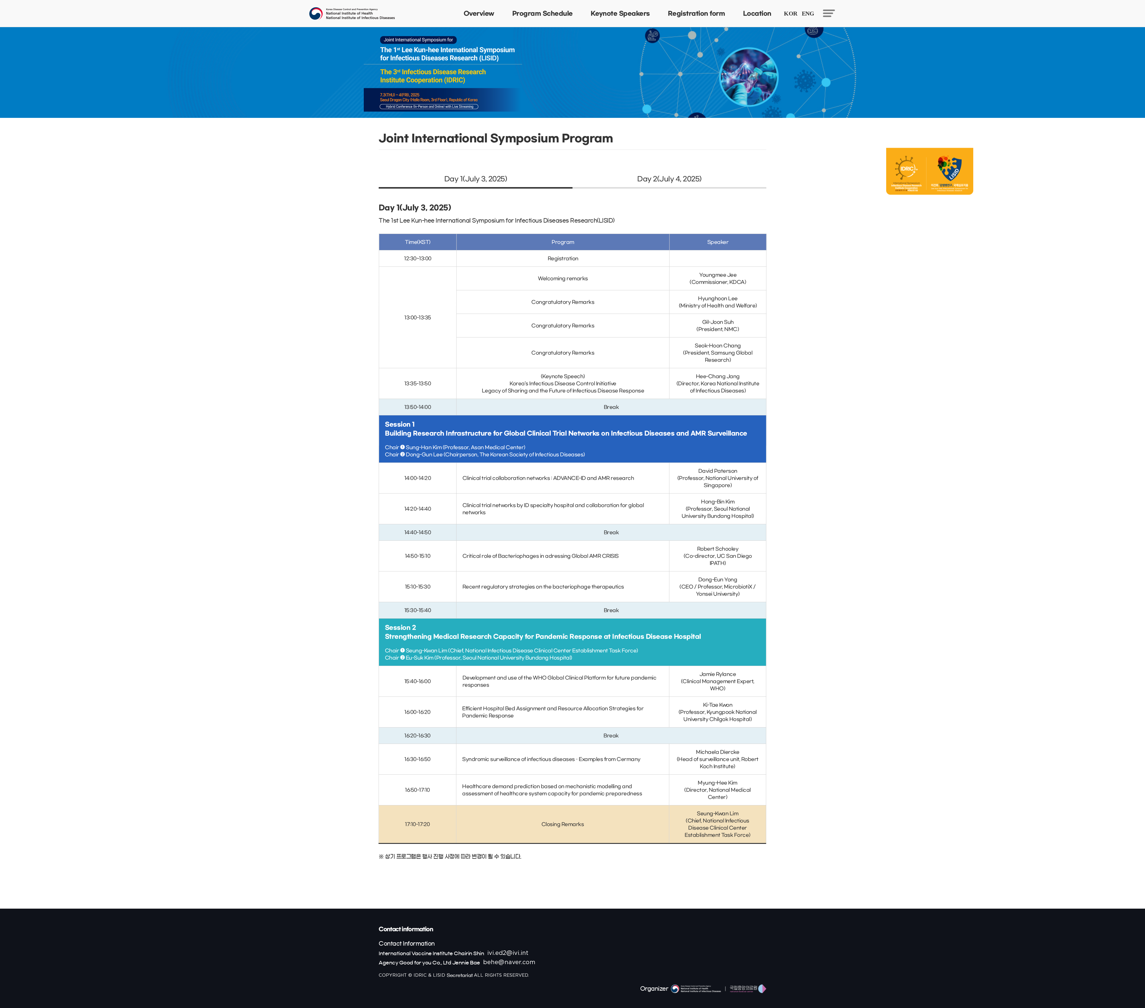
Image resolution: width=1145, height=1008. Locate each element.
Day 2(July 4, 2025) (669, 178)
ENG (808, 13)
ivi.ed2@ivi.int (507, 953)
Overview (479, 13)
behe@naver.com (509, 962)
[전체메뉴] (828, 12)
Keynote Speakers (620, 13)
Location (757, 13)
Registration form (696, 13)
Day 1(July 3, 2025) (475, 178)
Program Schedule (542, 13)
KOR (790, 13)
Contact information (406, 929)
